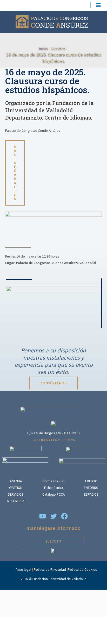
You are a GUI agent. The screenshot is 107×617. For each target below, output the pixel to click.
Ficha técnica (53, 487)
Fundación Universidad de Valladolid (59, 579)
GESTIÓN (15, 487)
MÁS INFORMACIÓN (15, 172)
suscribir (53, 541)
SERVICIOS (16, 494)
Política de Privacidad (50, 569)
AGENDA (16, 481)
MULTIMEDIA (15, 501)
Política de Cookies (82, 569)
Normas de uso (54, 481)
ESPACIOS (91, 494)
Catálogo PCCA (53, 494)
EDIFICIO (91, 481)
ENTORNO (91, 487)
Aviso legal (23, 569)
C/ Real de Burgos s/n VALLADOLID (53, 433)
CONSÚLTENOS (53, 382)
